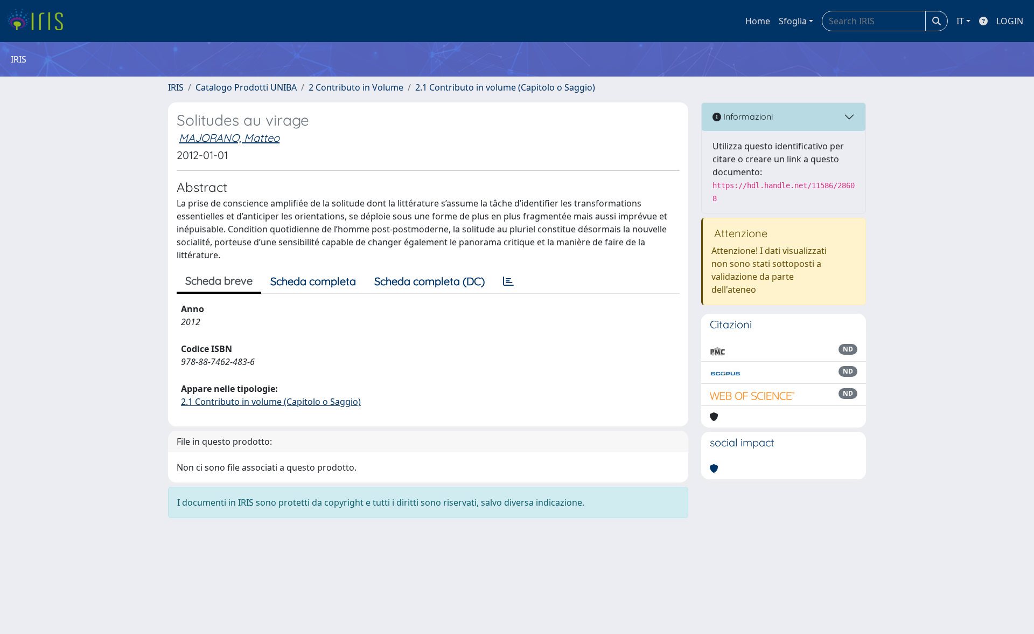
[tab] (508, 281)
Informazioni (747, 116)
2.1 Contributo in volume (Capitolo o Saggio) (505, 87)
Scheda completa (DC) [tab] (429, 281)
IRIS (176, 87)
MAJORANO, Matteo (229, 137)
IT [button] (960, 21)
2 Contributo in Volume (356, 87)
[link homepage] (39, 21)
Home (757, 21)
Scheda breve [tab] (219, 280)
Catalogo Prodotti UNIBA (246, 87)
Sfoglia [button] (793, 21)
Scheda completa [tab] (313, 281)
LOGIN (1009, 21)
